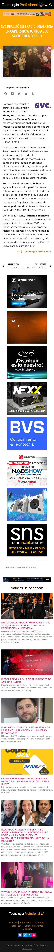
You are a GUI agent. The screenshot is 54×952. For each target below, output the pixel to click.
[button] (46, 4)
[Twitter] (25, 935)
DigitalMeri (27, 948)
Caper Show (10, 567)
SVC (34, 567)
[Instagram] (34, 935)
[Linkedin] (29, 935)
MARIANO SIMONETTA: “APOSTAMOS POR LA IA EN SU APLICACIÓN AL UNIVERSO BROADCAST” (25, 730)
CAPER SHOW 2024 (24, 567)
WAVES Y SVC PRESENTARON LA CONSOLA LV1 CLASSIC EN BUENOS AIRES (26, 893)
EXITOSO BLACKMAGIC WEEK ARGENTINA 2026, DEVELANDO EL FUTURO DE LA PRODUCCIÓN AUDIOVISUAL (25, 625)
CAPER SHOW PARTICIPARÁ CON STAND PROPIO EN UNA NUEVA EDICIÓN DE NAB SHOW (25, 781)
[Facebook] (20, 935)
